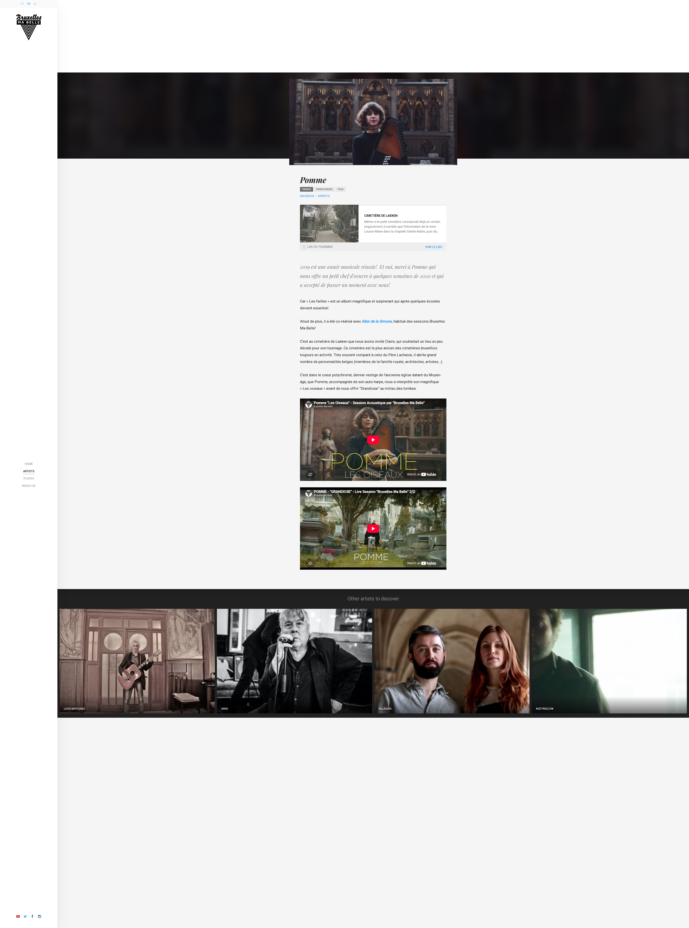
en (28, 3)
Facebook (307, 196)
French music (324, 189)
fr (22, 3)
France (306, 189)
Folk (340, 189)
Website (324, 196)
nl (35, 3)
